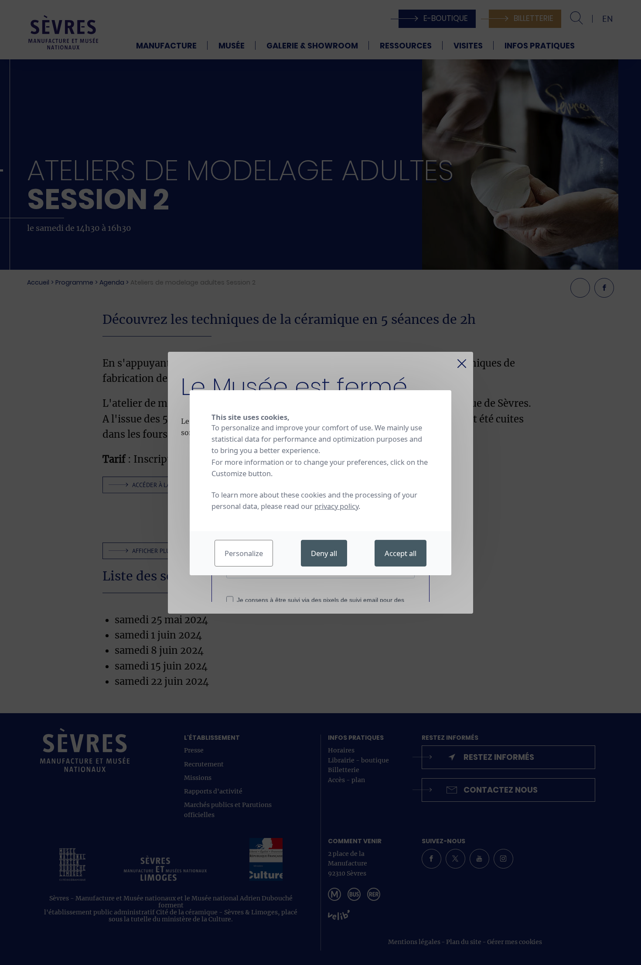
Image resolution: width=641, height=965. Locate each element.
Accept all (400, 553)
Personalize (244, 553)
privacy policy (336, 506)
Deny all (324, 553)
